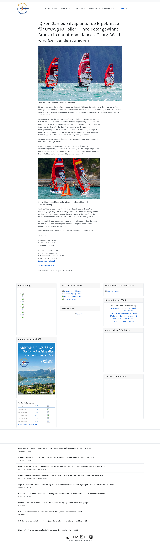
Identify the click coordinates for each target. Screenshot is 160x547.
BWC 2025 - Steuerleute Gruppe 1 (123, 313)
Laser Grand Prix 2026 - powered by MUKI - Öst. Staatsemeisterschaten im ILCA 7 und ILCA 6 (55, 448)
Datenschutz (88, 540)
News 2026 (21, 451)
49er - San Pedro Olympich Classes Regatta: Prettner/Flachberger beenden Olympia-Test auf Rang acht (60, 475)
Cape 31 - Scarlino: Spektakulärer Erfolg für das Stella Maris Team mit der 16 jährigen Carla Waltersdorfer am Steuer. (66, 484)
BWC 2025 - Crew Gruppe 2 (123, 321)
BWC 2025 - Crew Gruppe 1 (123, 319)
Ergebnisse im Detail (46, 261)
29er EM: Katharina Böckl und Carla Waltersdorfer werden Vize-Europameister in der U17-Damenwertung (61, 466)
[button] (66, 8)
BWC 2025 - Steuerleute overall (123, 308)
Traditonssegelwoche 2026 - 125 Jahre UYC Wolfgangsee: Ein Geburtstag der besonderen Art (56, 457)
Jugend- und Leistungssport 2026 (29, 469)
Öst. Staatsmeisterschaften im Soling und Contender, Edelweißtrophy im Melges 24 (52, 521)
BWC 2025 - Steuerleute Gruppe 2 (123, 316)
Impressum (78, 540)
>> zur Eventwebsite (46, 265)
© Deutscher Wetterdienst (27, 425)
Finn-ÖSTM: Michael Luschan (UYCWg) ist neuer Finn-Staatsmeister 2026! (48, 530)
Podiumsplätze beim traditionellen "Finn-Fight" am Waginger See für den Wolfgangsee (54, 503)
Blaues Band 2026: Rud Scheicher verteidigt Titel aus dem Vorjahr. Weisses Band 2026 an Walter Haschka (61, 494)
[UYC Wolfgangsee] (22, 8)
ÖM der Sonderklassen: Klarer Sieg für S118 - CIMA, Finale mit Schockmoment (50, 512)
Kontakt (70, 540)
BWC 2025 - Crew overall (123, 311)
